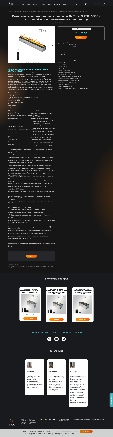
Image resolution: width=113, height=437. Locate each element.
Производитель (62, 70)
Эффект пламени (62, 51)
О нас (22, 4)
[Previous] (10, 44)
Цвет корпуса (62, 43)
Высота (60, 66)
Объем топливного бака (64, 59)
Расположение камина (64, 49)
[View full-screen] (53, 28)
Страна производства (64, 72)
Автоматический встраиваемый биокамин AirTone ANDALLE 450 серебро (56, 291)
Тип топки (60, 84)
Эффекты (60, 53)
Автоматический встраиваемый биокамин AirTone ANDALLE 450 (30, 291)
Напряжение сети (63, 45)
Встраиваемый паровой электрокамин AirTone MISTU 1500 (73, 11)
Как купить (57, 4)
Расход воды (61, 56)
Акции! (28, 4)
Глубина (60, 62)
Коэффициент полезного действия (67, 76)
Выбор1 (60, 86)
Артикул (51, 23)
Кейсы (49, 4)
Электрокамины (18, 11)
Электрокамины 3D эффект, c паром (32, 11)
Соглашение (32, 422)
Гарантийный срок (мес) (64, 74)
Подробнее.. (30, 318)
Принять (86, 431)
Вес (59, 68)
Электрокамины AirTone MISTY (49, 11)
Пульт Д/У (60, 55)
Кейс (30, 419)
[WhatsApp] (46, 419)
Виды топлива (62, 78)
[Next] (52, 44)
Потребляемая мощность (65, 47)
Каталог (35, 4)
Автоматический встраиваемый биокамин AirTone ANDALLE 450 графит (83, 291)
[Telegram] (50, 419)
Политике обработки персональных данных (66, 431)
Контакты (65, 4)
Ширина (60, 64)
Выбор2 (60, 88)
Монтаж (43, 4)
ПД (30, 423)
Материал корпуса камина (65, 82)
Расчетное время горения (65, 60)
